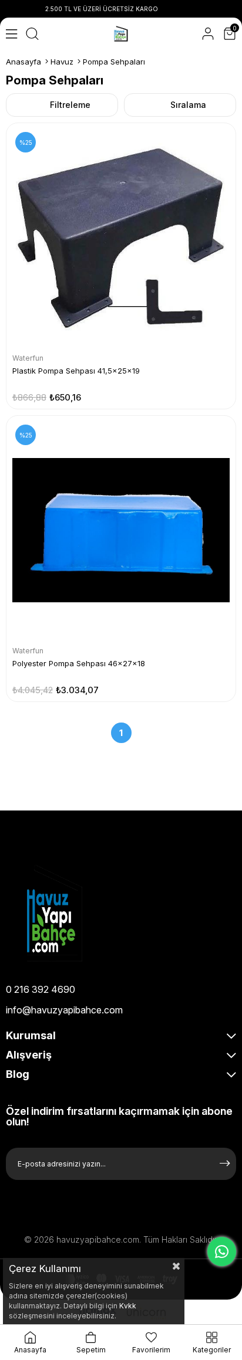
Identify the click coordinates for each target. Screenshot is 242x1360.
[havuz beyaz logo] (81, 913)
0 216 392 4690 (40, 989)
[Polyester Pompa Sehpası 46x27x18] (121, 530)
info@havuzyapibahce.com (64, 1010)
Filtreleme (70, 105)
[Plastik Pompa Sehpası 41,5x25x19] (121, 237)
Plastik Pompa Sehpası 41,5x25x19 (76, 370)
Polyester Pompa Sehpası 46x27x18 (78, 663)
